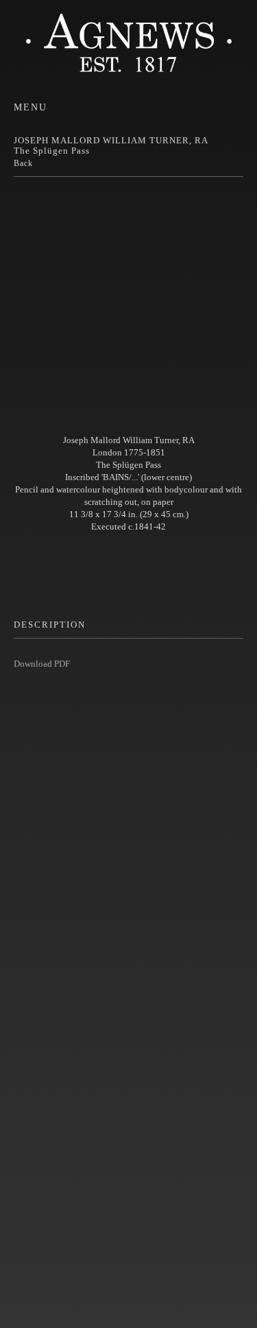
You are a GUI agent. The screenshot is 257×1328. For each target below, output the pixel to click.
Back (23, 163)
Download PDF (42, 664)
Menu (30, 107)
